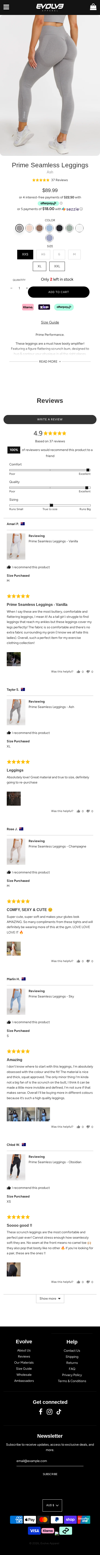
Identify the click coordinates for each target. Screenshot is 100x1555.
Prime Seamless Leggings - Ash (51, 707)
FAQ (72, 1369)
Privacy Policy (72, 1375)
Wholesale (24, 1375)
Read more (48, 362)
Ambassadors (24, 1381)
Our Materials (24, 1363)
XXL (57, 266)
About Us (24, 1350)
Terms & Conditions (72, 1381)
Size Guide (50, 322)
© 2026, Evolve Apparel (44, 1543)
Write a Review (50, 419)
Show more (48, 1299)
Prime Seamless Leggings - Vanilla (53, 541)
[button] (50, 180)
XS (43, 254)
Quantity (19, 280)
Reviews (24, 1356)
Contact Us (72, 1351)
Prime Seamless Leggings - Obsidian (55, 1162)
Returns (72, 1363)
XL (39, 266)
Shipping (72, 1357)
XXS (25, 254)
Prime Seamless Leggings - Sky (51, 996)
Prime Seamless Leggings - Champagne (57, 846)
